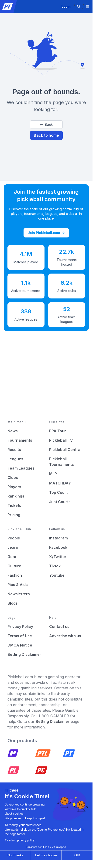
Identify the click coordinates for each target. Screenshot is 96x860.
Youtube (57, 575)
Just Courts (60, 501)
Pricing (13, 514)
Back (49, 124)
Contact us (59, 626)
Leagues (15, 459)
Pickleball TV (61, 440)
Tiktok (55, 566)
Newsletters (18, 594)
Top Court (58, 492)
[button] (78, 6)
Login (66, 6)
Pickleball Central (65, 449)
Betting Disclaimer (24, 654)
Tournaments (19, 440)
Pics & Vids (17, 584)
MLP (53, 473)
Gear (12, 556)
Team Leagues (20, 468)
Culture (14, 566)
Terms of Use (19, 635)
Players (14, 486)
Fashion (14, 575)
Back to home (46, 135)
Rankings (15, 496)
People (13, 538)
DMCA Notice (19, 645)
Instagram (58, 538)
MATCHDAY (60, 483)
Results (14, 449)
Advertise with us (65, 635)
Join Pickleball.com (44, 233)
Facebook (58, 547)
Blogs (12, 603)
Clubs (12, 477)
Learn (12, 547)
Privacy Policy (20, 626)
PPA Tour (57, 431)
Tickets (14, 505)
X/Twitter (57, 556)
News (12, 431)
